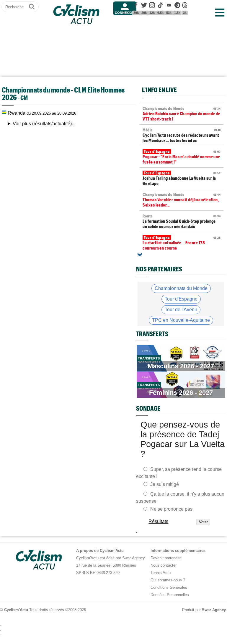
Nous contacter (164, 565)
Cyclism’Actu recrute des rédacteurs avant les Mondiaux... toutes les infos (182, 135)
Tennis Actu (161, 572)
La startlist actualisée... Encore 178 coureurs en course (182, 242)
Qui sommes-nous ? (168, 580)
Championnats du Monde (181, 288)
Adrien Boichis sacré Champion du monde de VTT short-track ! (182, 113)
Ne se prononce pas (171, 509)
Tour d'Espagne (181, 298)
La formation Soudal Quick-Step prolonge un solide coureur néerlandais (182, 221)
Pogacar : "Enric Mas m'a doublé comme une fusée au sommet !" (182, 156)
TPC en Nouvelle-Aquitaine (181, 320)
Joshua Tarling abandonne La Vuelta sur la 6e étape (182, 178)
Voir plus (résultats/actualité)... (44, 123)
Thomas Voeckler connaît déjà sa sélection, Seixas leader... (182, 199)
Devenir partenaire (166, 558)
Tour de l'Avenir (181, 309)
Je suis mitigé (164, 484)
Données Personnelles (170, 595)
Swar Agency (214, 610)
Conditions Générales (169, 587)
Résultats (159, 521)
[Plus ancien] (140, 255)
